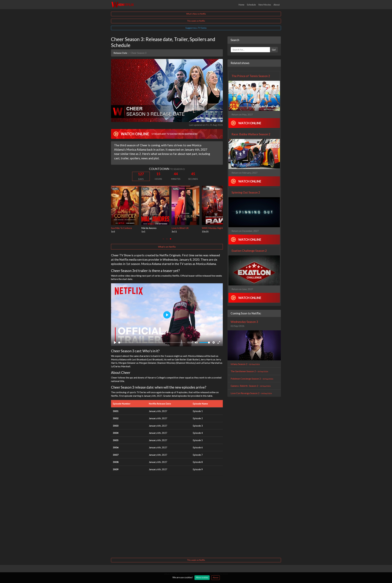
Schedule (251, 4)
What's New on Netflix (196, 14)
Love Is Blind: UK (119, 228)
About (276, 4)
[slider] (151, 342)
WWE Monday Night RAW (154, 228)
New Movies (264, 4)
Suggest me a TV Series (196, 28)
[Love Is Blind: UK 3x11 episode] (125, 205)
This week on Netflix (196, 21)
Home (241, 4)
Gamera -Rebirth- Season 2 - (251, 385)
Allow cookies (202, 577)
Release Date (120, 52)
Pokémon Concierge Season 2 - (252, 378)
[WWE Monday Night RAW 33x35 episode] (155, 205)
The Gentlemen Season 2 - (249, 371)
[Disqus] (167, 516)
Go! (274, 49)
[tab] (163, 239)
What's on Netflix (167, 246)
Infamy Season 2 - (245, 364)
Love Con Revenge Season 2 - (251, 393)
